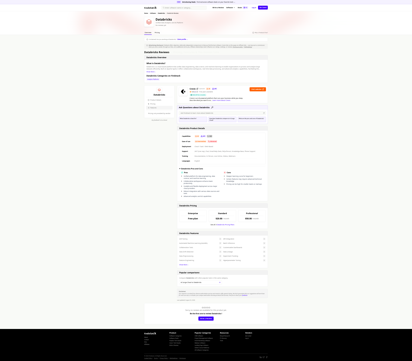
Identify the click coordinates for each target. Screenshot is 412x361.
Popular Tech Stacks (175, 341)
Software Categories (175, 336)
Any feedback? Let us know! (159, 120)
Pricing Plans (225, 225)
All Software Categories (202, 350)
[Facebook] (267, 357)
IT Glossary (223, 338)
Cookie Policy (148, 358)
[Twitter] (264, 357)
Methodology (248, 47)
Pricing (157, 32)
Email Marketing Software (202, 341)
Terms (156, 358)
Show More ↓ (151, 72)
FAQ (145, 342)
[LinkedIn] (261, 357)
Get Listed (248, 336)
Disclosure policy (238, 47)
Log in (254, 8)
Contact (146, 340)
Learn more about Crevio (221, 100)
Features (153, 108)
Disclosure (182, 358)
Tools (221, 341)
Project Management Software (204, 338)
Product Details (155, 100)
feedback (244, 295)
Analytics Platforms (153, 79)
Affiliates (146, 344)
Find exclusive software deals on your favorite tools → (216, 2)
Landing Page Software (201, 345)
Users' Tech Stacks (175, 343)
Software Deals (174, 338)
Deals (242, 8)
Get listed (262, 7)
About (146, 337)
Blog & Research (225, 336)
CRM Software (199, 336)
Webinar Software (200, 343)
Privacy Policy (164, 358)
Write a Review (218, 8)
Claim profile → (182, 39)
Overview (148, 32)
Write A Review (173, 345)
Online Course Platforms (202, 348)
